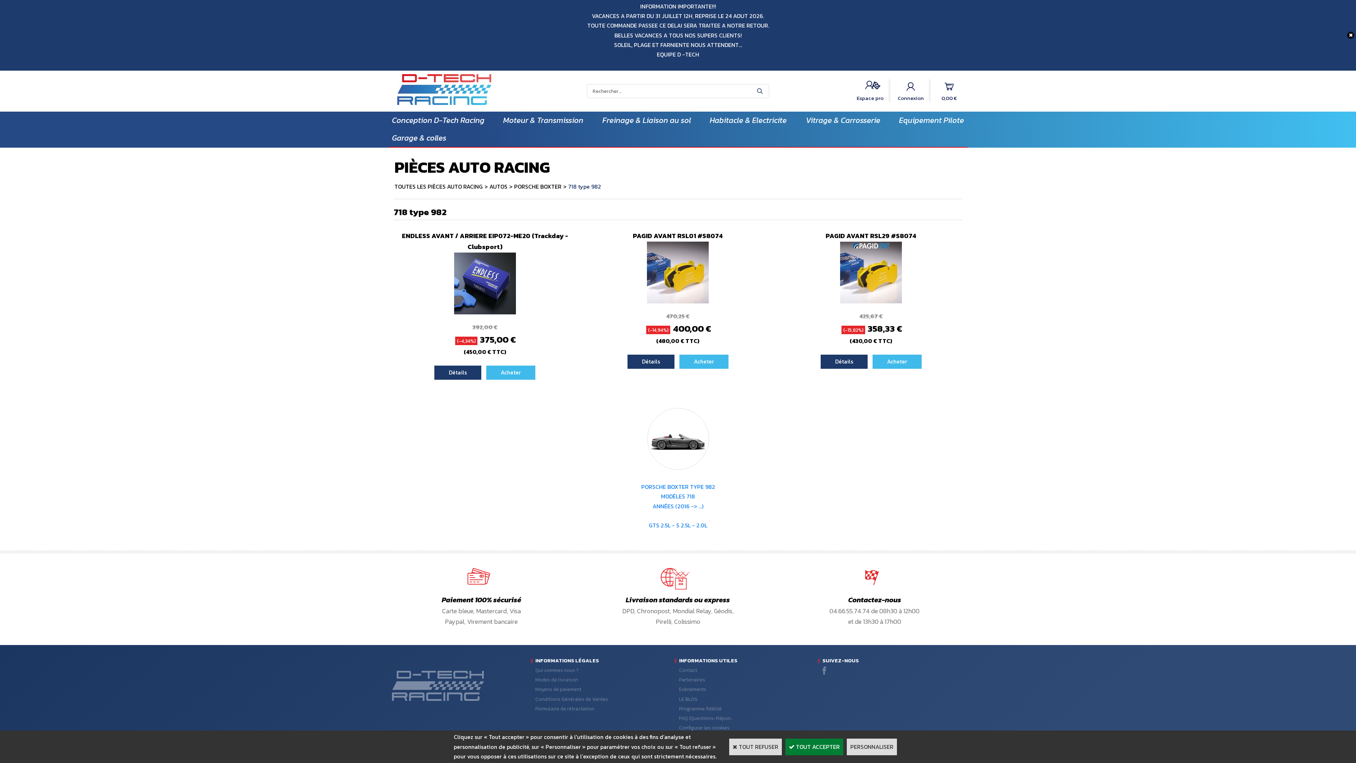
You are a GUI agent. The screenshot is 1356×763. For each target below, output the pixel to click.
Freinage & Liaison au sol (646, 120)
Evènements (692, 689)
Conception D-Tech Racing (438, 120)
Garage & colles (419, 138)
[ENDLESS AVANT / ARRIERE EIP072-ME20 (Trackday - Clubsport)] (485, 312)
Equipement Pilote (931, 120)
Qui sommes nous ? (557, 670)
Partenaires (692, 680)
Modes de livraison (556, 680)
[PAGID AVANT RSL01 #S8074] (678, 301)
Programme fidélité (700, 708)
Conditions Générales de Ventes (571, 699)
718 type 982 (584, 186)
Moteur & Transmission (543, 120)
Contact (688, 670)
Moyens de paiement (558, 689)
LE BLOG (688, 699)
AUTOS (498, 186)
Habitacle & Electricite (748, 120)
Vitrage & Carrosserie (843, 120)
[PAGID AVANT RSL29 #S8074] (871, 301)
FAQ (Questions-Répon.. (706, 718)
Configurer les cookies (704, 728)
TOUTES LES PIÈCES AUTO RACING (438, 186)
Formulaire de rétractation (564, 708)
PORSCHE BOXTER (537, 186)
